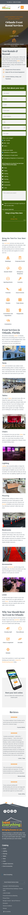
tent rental (7, 243)
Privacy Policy (6, 898)
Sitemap (5, 908)
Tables (4, 856)
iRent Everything (8, 874)
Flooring (5, 853)
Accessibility (8, 911)
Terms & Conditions (7, 905)
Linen (4, 861)
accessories (11, 567)
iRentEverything (15, 886)
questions (17, 619)
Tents (3, 366)
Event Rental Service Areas (11, 882)
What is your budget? (8, 138)
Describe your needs (7, 150)
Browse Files (14, 219)
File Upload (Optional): (8, 209)
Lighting (4, 466)
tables (10, 398)
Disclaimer (5, 903)
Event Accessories (7, 866)
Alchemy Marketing (13, 895)
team (18, 60)
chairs (21, 434)
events (16, 335)
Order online (14, 702)
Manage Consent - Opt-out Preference (11, 900)
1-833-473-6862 (16, 2)
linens (6, 601)
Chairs (4, 848)
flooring (4, 504)
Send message (14, 225)
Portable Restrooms (8, 863)
